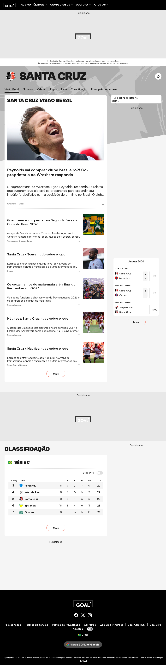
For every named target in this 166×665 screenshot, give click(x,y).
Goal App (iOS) (136, 624)
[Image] (55, 133)
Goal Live (155, 624)
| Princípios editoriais (70, 63)
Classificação (79, 89)
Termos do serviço (36, 624)
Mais (56, 373)
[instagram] (89, 616)
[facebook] (76, 616)
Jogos (53, 89)
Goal (22, 657)
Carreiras (90, 624)
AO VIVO (26, 4)
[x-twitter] (83, 616)
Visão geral (12, 89)
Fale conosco (13, 624)
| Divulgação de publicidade (49, 63)
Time (64, 89)
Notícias (28, 89)
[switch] (100, 473)
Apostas (78, 628)
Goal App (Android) (112, 624)
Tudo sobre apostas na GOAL (125, 99)
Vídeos (41, 89)
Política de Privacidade (66, 624)
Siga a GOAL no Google (85, 644)
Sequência (89, 472)
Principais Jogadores (104, 89)
